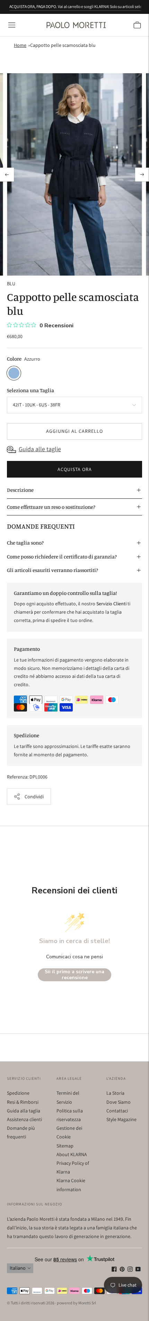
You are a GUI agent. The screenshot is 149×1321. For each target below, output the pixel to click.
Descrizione (20, 490)
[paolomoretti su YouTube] (138, 1270)
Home (20, 45)
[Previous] (7, 175)
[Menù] (12, 25)
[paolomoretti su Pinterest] (122, 1270)
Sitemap (64, 1146)
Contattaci (117, 1111)
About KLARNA (71, 1154)
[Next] (142, 175)
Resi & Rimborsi (22, 1102)
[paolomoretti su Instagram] (130, 1270)
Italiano (18, 1268)
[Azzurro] (14, 373)
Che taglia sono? (25, 542)
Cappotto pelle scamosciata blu (63, 45)
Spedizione (18, 1093)
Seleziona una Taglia (30, 390)
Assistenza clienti (24, 1119)
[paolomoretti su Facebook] (114, 1270)
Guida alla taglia (23, 1111)
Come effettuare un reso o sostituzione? (51, 507)
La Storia (115, 1093)
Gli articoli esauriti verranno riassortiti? (52, 570)
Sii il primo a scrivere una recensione (74, 974)
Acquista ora (75, 469)
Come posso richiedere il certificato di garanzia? (62, 556)
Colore (14, 358)
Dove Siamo (118, 1102)
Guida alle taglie (40, 449)
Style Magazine (121, 1119)
